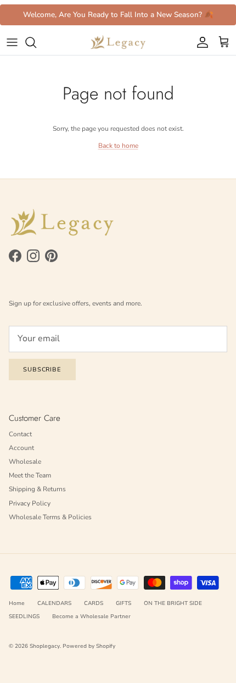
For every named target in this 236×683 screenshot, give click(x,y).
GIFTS (123, 603)
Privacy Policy (29, 503)
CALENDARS (54, 603)
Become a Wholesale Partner (91, 616)
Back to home (118, 145)
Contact (20, 434)
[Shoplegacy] (118, 42)
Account (21, 447)
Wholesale (25, 461)
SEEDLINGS (24, 616)
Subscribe (42, 369)
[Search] (36, 42)
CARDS (93, 603)
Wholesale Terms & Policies (50, 517)
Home (17, 603)
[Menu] (12, 42)
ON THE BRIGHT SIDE (173, 603)
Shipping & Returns (37, 489)
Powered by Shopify (89, 646)
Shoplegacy (45, 646)
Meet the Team (30, 475)
